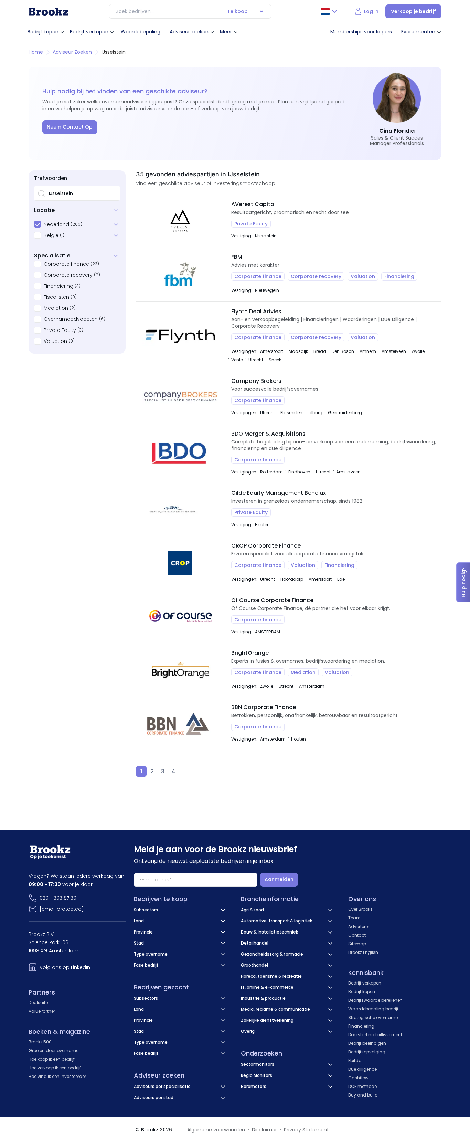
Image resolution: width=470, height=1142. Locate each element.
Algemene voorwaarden (216, 1129)
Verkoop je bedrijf (413, 11)
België (51, 235)
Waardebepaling (140, 31)
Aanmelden (279, 879)
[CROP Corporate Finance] (180, 563)
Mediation (56, 308)
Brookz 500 (40, 1042)
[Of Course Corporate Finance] (180, 616)
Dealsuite (38, 1003)
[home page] (48, 11)
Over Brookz (360, 909)
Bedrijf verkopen (89, 31)
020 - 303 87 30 (58, 898)
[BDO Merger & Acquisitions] (180, 453)
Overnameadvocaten (71, 319)
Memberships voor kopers (361, 31)
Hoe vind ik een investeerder (57, 1076)
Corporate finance (66, 264)
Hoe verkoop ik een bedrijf (55, 1068)
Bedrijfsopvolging (366, 1052)
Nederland (56, 224)
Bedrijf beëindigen (367, 1043)
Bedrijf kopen (43, 31)
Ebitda (355, 1060)
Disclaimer (264, 1129)
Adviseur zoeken (189, 31)
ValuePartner (42, 1011)
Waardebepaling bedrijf (373, 1009)
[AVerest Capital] (180, 220)
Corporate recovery (68, 275)
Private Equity (60, 330)
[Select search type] (261, 11)
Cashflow (358, 1078)
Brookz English (363, 952)
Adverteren (359, 926)
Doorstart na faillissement (375, 1035)
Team (354, 918)
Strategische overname (373, 1017)
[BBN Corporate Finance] (180, 723)
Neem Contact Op (70, 126)
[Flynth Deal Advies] (180, 336)
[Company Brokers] (180, 397)
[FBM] (180, 274)
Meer (226, 31)
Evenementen (418, 31)
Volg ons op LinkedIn (65, 967)
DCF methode (362, 1086)
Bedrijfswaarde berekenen (375, 1000)
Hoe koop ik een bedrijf (52, 1059)
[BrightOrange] (180, 670)
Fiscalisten (56, 297)
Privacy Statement (306, 1129)
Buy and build (363, 1095)
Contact (357, 935)
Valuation (55, 341)
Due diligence (362, 1069)
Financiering (58, 286)
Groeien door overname (53, 1050)
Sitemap (357, 944)
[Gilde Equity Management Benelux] (180, 509)
